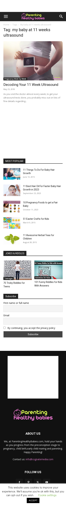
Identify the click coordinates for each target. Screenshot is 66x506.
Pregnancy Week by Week (15, 79)
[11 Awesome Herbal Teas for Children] (11, 239)
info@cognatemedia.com (39, 459)
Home (6, 24)
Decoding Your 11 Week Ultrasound (30, 85)
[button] (5, 16)
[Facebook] (19, 482)
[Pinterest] (28, 482)
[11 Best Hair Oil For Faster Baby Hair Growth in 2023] (11, 190)
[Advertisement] (33, 6)
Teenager (8, 278)
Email (6, 315)
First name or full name (16, 303)
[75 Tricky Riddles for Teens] (17, 270)
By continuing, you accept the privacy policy (31, 328)
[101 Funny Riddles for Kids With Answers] (48, 269)
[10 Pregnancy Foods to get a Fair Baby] (11, 207)
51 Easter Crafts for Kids (36, 218)
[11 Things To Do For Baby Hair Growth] (11, 174)
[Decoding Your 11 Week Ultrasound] (33, 60)
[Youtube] (46, 482)
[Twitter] (37, 482)
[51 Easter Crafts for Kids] (11, 223)
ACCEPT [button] (33, 500)
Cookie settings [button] (47, 495)
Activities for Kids (42, 277)
